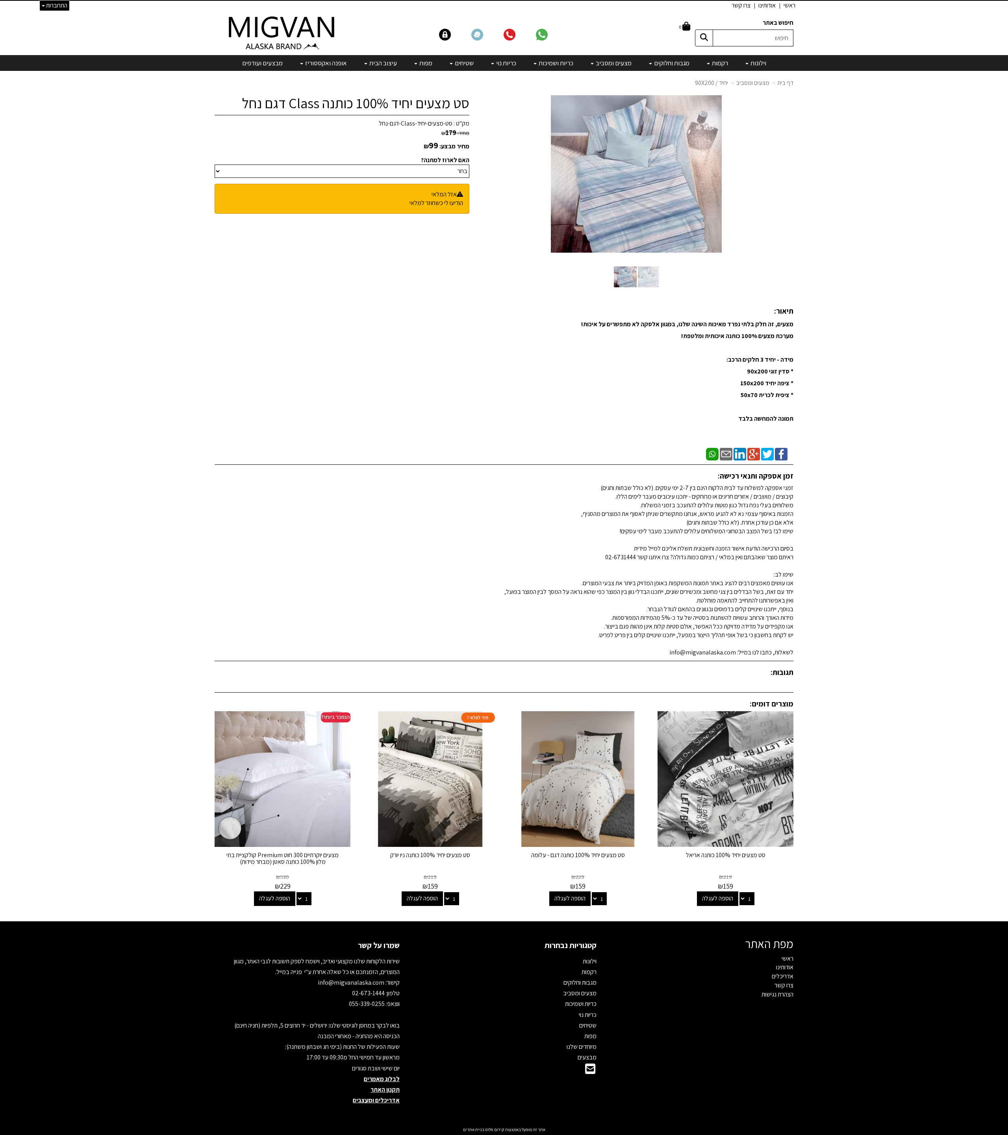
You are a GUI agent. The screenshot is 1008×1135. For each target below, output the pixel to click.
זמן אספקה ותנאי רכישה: (755, 476)
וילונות (590, 961)
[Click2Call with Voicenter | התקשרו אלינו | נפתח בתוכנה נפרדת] (519, 34)
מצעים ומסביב (752, 83)
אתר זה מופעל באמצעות (504, 1129)
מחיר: (455, 133)
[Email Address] (590, 1071)
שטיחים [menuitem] (464, 63)
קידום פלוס (494, 1129)
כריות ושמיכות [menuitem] (555, 63)
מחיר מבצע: (454, 146)
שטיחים (588, 1025)
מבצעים (587, 1057)
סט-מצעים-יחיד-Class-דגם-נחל (415, 123)
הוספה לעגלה (717, 898)
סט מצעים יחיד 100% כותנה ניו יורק (430, 855)
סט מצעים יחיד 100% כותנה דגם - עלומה (578, 855)
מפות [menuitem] (425, 63)
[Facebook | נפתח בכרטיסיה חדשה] (781, 453)
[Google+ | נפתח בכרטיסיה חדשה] (753, 453)
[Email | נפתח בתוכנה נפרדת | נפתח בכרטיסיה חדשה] (726, 453)
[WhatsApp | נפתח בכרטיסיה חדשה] (712, 453)
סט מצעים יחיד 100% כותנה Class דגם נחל (355, 103)
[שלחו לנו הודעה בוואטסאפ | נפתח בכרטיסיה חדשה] (551, 34)
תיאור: (783, 311)
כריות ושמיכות (581, 1004)
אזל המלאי (444, 194)
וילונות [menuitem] (757, 63)
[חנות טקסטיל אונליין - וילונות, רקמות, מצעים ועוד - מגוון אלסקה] (282, 32)
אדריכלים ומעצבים (376, 1100)
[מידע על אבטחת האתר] (455, 34)
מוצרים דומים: (771, 704)
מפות (590, 1036)
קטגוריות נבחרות (571, 945)
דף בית (785, 83)
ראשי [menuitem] (789, 5)
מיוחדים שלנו (582, 1047)
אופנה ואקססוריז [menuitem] (325, 63)
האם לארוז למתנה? (445, 160)
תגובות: (782, 672)
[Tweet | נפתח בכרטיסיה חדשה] (767, 453)
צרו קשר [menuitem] (741, 5)
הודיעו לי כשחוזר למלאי (436, 203)
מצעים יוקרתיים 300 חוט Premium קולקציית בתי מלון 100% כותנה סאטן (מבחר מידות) (282, 858)
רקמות (589, 972)
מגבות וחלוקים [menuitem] (671, 63)
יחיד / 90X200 (711, 83)
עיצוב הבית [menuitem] (382, 63)
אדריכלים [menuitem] (782, 976)
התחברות (56, 5)
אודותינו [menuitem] (767, 5)
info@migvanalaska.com (351, 982)
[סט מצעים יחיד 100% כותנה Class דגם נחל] (625, 276)
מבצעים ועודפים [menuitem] (262, 63)
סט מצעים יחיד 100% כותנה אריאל (725, 855)
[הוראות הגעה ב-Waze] (487, 34)
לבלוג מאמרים (382, 1079)
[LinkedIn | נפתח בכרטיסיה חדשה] (740, 453)
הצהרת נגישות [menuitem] (777, 994)
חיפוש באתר (778, 22)
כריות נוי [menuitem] (505, 63)
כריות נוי (588, 1015)
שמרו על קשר (379, 945)
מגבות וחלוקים (580, 982)
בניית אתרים (473, 1129)
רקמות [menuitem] (719, 63)
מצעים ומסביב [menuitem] (613, 63)
